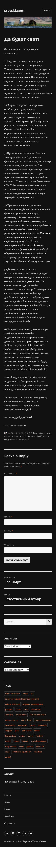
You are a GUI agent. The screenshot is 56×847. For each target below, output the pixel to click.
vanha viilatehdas (12, 693)
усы (32, 693)
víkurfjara (38, 751)
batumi (25, 741)
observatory (21, 714)
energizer (22, 725)
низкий (8, 757)
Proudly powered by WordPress (32, 841)
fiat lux (7, 436)
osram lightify (37, 436)
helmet (16, 741)
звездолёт (35, 709)
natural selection (12, 704)
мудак (22, 736)
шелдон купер (11, 720)
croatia (37, 730)
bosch (48, 433)
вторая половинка (42, 720)
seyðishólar (10, 725)
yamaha (11, 439)
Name (8, 517)
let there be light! (18, 436)
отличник (9, 714)
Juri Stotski (12, 433)
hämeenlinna (10, 736)
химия (30, 736)
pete (26, 709)
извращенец (10, 746)
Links (7, 809)
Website (9, 545)
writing (41, 433)
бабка (7, 741)
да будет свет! (22, 439)
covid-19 (40, 746)
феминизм (26, 730)
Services (9, 816)
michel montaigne (39, 741)
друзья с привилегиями (33, 704)
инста (21, 746)
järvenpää (42, 725)
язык (7, 751)
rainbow (39, 736)
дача (17, 730)
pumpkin (8, 709)
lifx (28, 436)
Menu (47, 10)
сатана (18, 709)
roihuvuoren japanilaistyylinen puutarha (22, 699)
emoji (25, 693)
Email (8, 531)
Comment (10, 473)
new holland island (38, 714)
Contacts (9, 823)
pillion (32, 725)
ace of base (26, 720)
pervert (30, 746)
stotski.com (14, 11)
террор (8, 730)
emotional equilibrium (21, 751)
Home (7, 795)
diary (35, 433)
